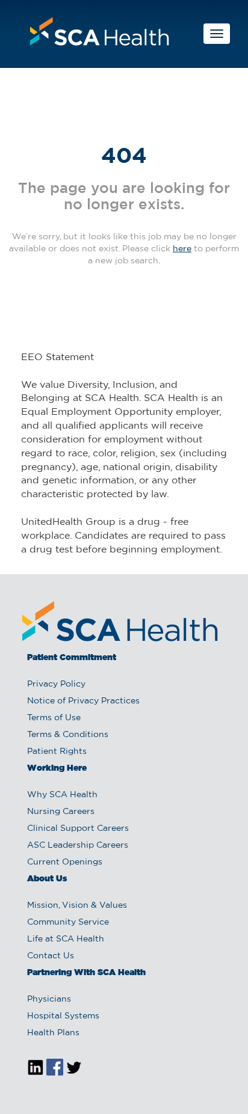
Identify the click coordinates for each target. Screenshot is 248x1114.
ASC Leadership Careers (77, 845)
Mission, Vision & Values (77, 905)
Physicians (49, 999)
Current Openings (64, 862)
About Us (47, 879)
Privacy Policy (56, 684)
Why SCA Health (62, 795)
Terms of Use (54, 718)
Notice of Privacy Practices (83, 701)
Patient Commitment (71, 657)
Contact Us (50, 956)
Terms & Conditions (67, 734)
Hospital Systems (63, 1016)
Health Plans (53, 1033)
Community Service (68, 922)
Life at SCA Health (65, 939)
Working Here (57, 768)
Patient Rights (57, 751)
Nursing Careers (61, 811)
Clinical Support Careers (78, 828)
